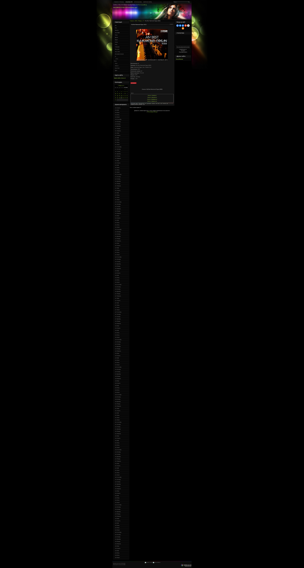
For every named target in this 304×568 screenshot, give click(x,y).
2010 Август (117, 117)
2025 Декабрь (118, 539)
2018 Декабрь (118, 346)
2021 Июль (117, 417)
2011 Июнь (117, 140)
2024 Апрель (117, 493)
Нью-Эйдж (117, 32)
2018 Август (117, 337)
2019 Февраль (118, 351)
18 (117, 95)
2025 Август (117, 530)
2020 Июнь (117, 387)
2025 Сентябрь (118, 532)
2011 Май (117, 137)
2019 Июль (117, 362)
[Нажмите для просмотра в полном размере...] (152, 60)
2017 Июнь (117, 305)
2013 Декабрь (118, 208)
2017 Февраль (118, 296)
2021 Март (117, 408)
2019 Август (117, 364)
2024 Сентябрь (118, 504)
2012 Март (117, 160)
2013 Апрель (117, 190)
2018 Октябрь (118, 341)
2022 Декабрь (118, 456)
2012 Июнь (117, 167)
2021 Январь (117, 403)
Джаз (116, 70)
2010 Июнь (117, 112)
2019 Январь (117, 348)
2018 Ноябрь (117, 344)
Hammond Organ (134, 104)
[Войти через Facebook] (183, 25)
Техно (116, 35)
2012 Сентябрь (118, 174)
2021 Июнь (117, 415)
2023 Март (117, 463)
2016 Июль (117, 280)
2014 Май (117, 220)
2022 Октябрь (118, 452)
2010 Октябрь (118, 121)
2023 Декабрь (118, 484)
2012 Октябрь (118, 176)
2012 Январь (117, 156)
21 (123, 95)
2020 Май (117, 385)
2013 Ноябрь (117, 206)
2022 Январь (117, 431)
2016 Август (117, 282)
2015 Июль (117, 252)
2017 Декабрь (118, 319)
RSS (137, 4)
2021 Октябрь (118, 424)
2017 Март (117, 298)
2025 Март (117, 518)
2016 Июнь (117, 277)
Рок (115, 25)
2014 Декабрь (118, 236)
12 (119, 93)
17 (115, 95)
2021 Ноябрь (117, 426)
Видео (116, 39)
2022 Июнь (117, 442)
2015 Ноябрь (117, 261)
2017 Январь (117, 293)
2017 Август (117, 309)
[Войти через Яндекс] (185, 25)
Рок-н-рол (117, 49)
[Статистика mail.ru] (157, 562)
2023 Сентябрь (118, 477)
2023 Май (117, 468)
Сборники (117, 46)
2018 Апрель (117, 328)
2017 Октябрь (118, 314)
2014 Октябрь (118, 231)
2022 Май (117, 440)
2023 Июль (117, 472)
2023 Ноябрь (117, 481)
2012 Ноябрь (117, 179)
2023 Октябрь (118, 479)
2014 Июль (117, 224)
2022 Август (117, 447)
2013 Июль (117, 197)
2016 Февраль (118, 268)
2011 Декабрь (118, 153)
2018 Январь (117, 321)
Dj (115, 56)
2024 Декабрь (118, 511)
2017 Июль (117, 307)
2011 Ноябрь (117, 151)
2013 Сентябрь (118, 202)
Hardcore (116, 65)
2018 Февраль (118, 323)
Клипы (116, 42)
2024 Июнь (117, 497)
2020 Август (117, 392)
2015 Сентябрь (118, 257)
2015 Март (117, 243)
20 (121, 95)
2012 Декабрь (118, 181)
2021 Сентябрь (118, 422)
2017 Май (117, 302)
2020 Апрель (117, 383)
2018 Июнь (117, 332)
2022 (136, 20)
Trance (116, 63)
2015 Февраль (118, 241)
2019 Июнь (117, 360)
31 (115, 100)
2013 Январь (117, 183)
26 (119, 97)
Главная (132, 20)
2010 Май (117, 110)
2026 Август (117, 557)
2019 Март (117, 353)
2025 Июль (117, 527)
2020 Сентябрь (118, 394)
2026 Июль (117, 555)
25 (117, 97)
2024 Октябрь (118, 507)
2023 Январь (117, 458)
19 (119, 95)
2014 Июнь (117, 222)
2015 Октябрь (118, 259)
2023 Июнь (117, 470)
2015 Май (117, 247)
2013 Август (117, 199)
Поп (116, 27)
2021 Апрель (117, 410)
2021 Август (117, 419)
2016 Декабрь (118, 291)
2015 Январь (117, 238)
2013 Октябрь (118, 204)
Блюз (116, 44)
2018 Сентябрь (118, 339)
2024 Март (117, 491)
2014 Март (117, 215)
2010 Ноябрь (117, 124)
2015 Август (117, 254)
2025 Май (117, 523)
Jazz (161, 103)
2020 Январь (117, 376)
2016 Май (117, 275)
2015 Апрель (117, 245)
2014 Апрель (117, 218)
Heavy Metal (117, 51)
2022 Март (117, 436)
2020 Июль (117, 390)
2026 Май (117, 550)
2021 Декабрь (118, 429)
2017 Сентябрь (118, 312)
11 (117, 93)
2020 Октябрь (118, 397)
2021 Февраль (118, 406)
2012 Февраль (118, 158)
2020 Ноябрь (117, 399)
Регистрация (141, 4)
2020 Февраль (118, 378)
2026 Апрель (117, 548)
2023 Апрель (117, 465)
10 (115, 93)
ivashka (153, 103)
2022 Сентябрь (118, 449)
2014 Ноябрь (117, 234)
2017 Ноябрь (117, 316)
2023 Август (117, 475)
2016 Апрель (117, 273)
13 (121, 93)
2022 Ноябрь (117, 454)
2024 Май (117, 495)
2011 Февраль (118, 130)
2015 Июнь (117, 250)
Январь (140, 20)
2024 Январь (117, 486)
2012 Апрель (117, 163)
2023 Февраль (118, 461)
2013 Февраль (118, 185)
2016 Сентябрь (118, 284)
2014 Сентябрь (118, 229)
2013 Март (117, 188)
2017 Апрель (117, 300)
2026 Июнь (117, 553)
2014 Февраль (118, 213)
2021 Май (117, 413)
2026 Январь (117, 541)
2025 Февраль (118, 516)
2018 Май (117, 330)
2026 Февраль (118, 543)
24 (115, 97)
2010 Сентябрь (118, 119)
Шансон (117, 30)
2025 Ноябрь (117, 536)
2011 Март (117, 133)
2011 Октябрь (118, 149)
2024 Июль (117, 500)
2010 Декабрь (118, 126)
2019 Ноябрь (117, 371)
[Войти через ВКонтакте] (180, 25)
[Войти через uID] (177, 25)
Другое (116, 37)
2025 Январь (117, 514)
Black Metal (117, 68)
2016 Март (117, 270)
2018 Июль (117, 335)
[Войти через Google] (188, 25)
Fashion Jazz (165, 103)
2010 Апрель (117, 107)
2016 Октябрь (118, 286)
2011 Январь (117, 128)
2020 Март (117, 380)
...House (116, 58)
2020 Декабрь (118, 401)
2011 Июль (117, 142)
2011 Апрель (117, 135)
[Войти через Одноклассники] (183, 28)
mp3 (159, 103)
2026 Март (117, 546)
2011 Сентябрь (118, 146)
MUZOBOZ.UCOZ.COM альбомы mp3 (125, 7)
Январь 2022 (121, 85)
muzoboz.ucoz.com (186, 565)
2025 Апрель (117, 520)
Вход (145, 4)
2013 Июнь (117, 195)
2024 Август (117, 502)
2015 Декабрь (118, 263)
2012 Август (117, 172)
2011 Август (117, 144)
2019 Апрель (117, 355)
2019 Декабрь (118, 374)
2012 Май (117, 165)
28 (123, 97)
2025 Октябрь (118, 534)
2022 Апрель (117, 438)
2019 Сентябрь (118, 367)
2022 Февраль (118, 433)
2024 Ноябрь (117, 509)
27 (121, 97)
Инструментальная (119, 54)
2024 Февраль (118, 488)
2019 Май (117, 358)
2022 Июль (117, 445)
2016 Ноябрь (117, 289)
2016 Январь (117, 266)
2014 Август (117, 227)
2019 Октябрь (118, 369)
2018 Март (117, 325)
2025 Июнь (117, 525)
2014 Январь (117, 211)
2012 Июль (117, 169)
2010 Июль (117, 114)
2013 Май (117, 192)
